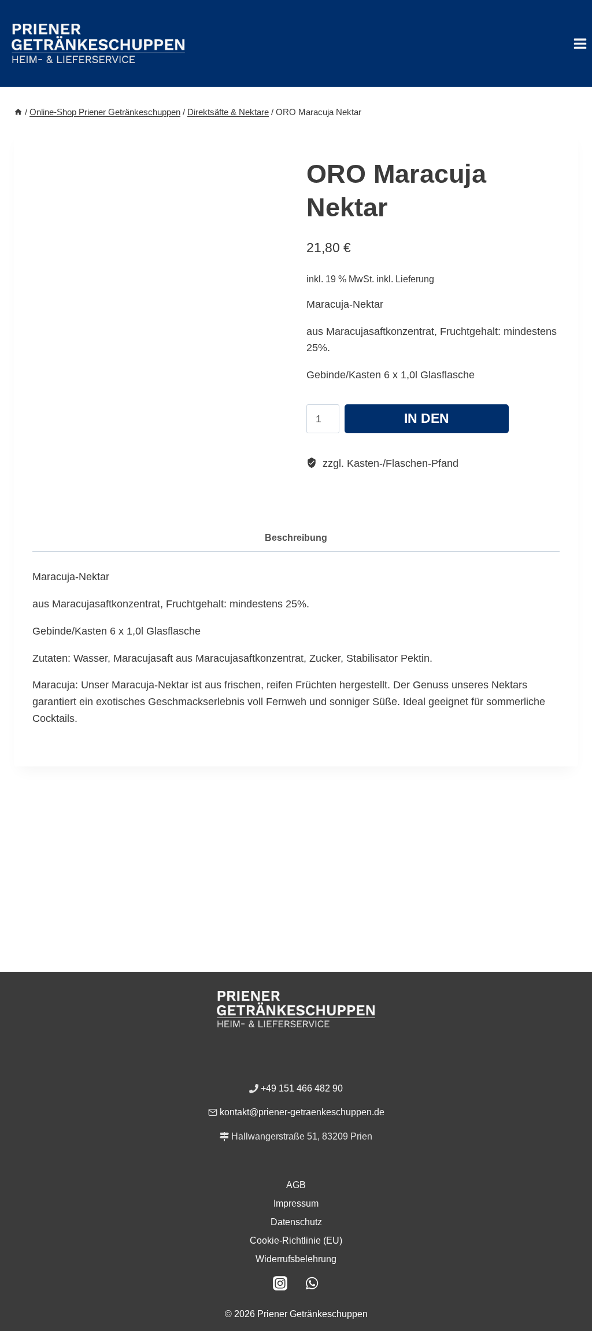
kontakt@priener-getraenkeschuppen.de (302, 1112)
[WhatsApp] (312, 1283)
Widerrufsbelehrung (296, 1259)
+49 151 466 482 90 (302, 1088)
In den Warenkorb (427, 422)
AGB (296, 1185)
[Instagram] (280, 1283)
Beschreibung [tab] (296, 537)
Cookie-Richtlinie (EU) (296, 1240)
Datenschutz (296, 1222)
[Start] (18, 112)
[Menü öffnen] (580, 43)
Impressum (296, 1203)
